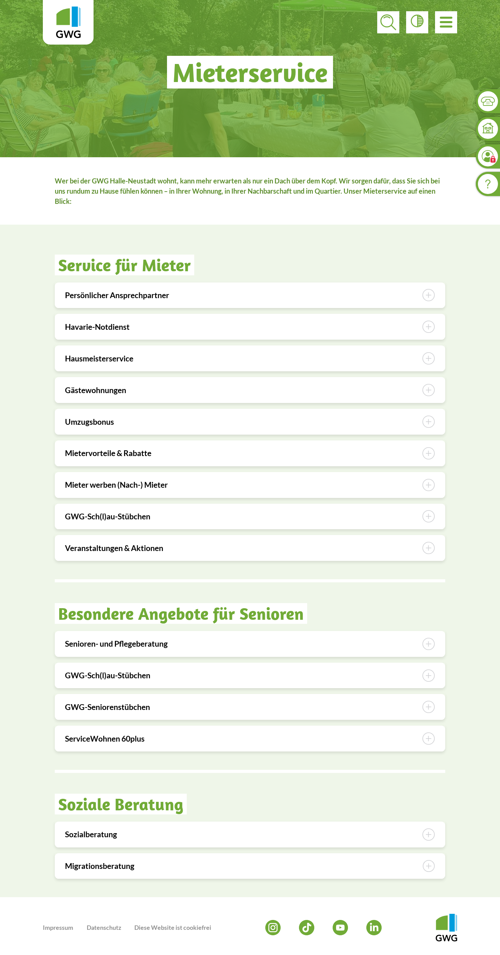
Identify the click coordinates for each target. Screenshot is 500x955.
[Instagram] (273, 927)
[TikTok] (306, 927)
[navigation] (446, 22)
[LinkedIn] (374, 927)
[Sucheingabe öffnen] (388, 22)
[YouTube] (340, 927)
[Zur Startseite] (68, 22)
